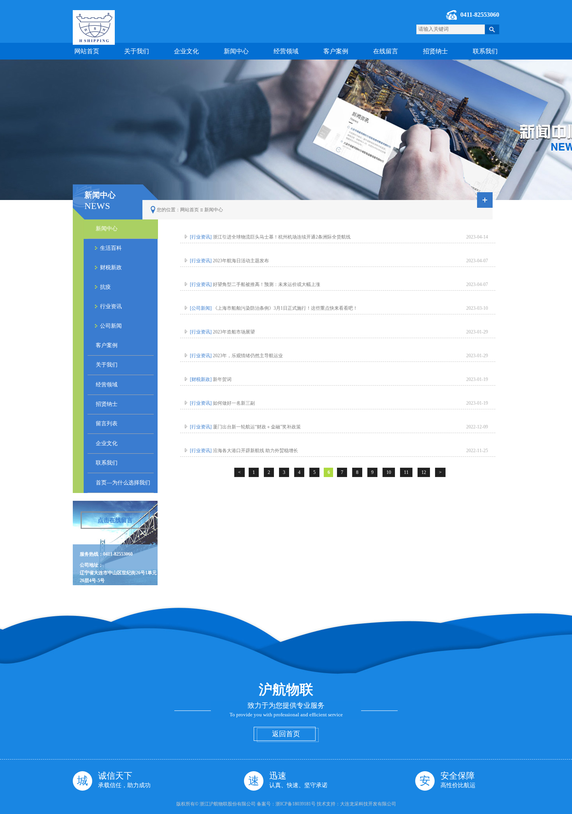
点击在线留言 (115, 520)
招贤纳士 (435, 51)
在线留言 (385, 51)
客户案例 (335, 51)
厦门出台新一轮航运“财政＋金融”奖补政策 (245, 427)
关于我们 (136, 51)
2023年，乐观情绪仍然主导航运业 (236, 355)
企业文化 (186, 51)
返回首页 (286, 734)
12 (423, 472)
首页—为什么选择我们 (123, 483)
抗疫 (105, 287)
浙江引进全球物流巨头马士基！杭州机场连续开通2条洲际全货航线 (270, 237)
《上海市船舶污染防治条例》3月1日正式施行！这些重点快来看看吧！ (274, 308)
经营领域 (286, 51)
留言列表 (107, 423)
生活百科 (111, 248)
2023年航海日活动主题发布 (229, 260)
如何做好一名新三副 (222, 403)
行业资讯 (111, 306)
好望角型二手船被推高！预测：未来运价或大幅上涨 (255, 284)
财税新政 (111, 267)
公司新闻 (111, 326)
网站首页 (86, 51)
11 (406, 472)
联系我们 (485, 51)
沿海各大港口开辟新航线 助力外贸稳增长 (244, 450)
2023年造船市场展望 (222, 332)
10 (388, 472)
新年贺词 (211, 379)
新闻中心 (236, 51)
